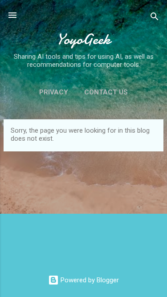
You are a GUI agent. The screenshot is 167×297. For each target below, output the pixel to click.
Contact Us (106, 92)
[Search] (154, 18)
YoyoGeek (83, 39)
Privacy (53, 92)
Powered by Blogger (89, 280)
